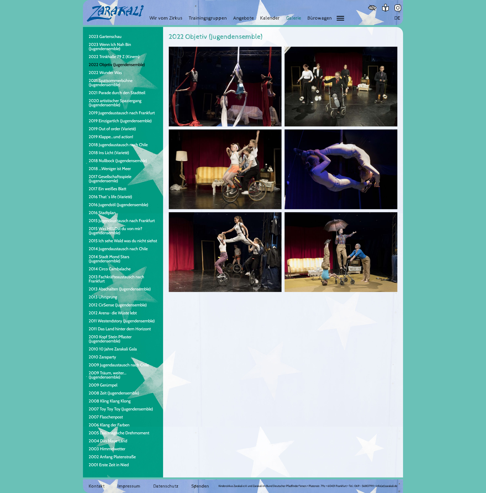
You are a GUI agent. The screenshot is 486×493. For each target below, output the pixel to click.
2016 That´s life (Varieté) (110, 196)
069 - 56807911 (364, 486)
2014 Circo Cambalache (110, 268)
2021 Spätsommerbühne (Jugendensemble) (111, 82)
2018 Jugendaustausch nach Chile (118, 144)
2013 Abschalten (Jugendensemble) (120, 289)
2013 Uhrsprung (103, 297)
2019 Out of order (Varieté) (112, 128)
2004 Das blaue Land (108, 440)
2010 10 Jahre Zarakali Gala (113, 349)
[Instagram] (397, 8)
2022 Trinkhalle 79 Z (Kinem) (114, 56)
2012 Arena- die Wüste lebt (113, 313)
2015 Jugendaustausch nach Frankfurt (122, 220)
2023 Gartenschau (105, 36)
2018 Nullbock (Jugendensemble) (118, 160)
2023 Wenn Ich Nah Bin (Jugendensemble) (110, 46)
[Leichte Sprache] (385, 8)
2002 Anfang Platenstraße (112, 456)
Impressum (129, 486)
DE (397, 18)
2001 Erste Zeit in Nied (109, 464)
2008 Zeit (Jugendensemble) (114, 393)
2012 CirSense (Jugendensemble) (118, 305)
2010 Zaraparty (102, 357)
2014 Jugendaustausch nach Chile (118, 248)
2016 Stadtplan (102, 212)
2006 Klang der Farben (109, 425)
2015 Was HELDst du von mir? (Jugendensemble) (115, 230)
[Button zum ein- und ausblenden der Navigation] (340, 18)
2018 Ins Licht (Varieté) (109, 152)
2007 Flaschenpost (106, 417)
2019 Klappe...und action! (111, 136)
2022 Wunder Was (105, 72)
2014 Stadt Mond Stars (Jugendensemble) (109, 258)
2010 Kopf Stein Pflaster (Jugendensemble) (110, 339)
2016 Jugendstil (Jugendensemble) (118, 204)
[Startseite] (115, 13)
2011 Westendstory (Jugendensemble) (122, 320)
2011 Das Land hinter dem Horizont (120, 328)
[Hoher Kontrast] (372, 8)
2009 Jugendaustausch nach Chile (119, 365)
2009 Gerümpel (103, 385)
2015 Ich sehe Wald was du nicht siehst (123, 240)
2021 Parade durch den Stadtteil (117, 92)
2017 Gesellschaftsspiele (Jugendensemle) (110, 178)
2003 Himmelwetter (107, 448)
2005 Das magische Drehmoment (119, 432)
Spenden (200, 486)
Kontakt (97, 486)
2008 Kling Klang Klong (110, 401)
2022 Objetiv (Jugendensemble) (117, 64)
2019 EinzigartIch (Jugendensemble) (120, 120)
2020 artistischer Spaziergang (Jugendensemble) (115, 102)
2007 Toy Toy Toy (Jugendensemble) (121, 409)
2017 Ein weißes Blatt (107, 188)
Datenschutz (165, 486)
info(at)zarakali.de (386, 486)
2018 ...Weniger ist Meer (110, 168)
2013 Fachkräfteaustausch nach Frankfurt (116, 279)
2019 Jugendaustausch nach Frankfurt (122, 112)
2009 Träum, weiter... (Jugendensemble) (107, 375)
